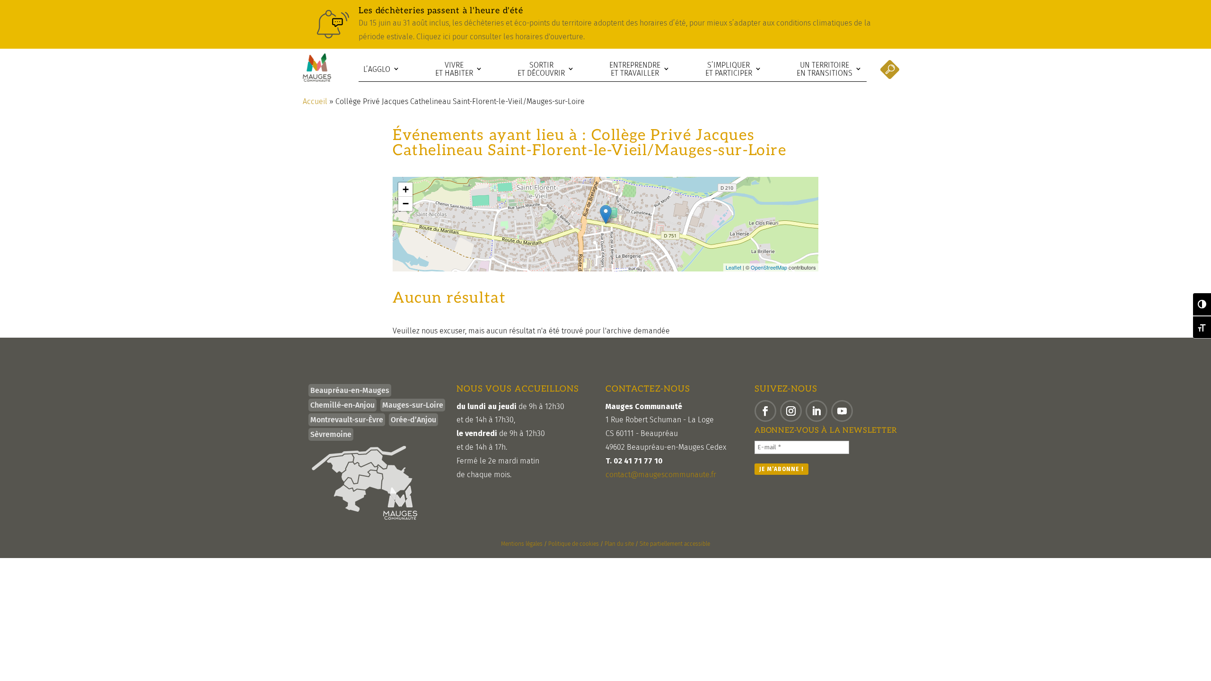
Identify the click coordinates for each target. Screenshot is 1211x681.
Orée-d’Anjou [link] (413, 419)
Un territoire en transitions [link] (824, 69)
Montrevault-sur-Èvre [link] (346, 419)
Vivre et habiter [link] (454, 69)
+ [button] (406, 189)
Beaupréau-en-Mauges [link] (349, 390)
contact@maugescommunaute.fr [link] (661, 474)
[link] (605, 24)
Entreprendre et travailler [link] (634, 69)
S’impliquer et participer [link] (728, 69)
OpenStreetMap (769, 267)
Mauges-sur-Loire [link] (412, 405)
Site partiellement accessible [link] (675, 544)
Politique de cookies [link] (573, 544)
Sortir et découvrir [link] (541, 69)
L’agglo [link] (376, 69)
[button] (765, 411)
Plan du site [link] (619, 544)
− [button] (406, 204)
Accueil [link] (315, 101)
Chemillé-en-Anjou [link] (342, 405)
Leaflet (733, 267)
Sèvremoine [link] (330, 434)
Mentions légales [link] (522, 544)
